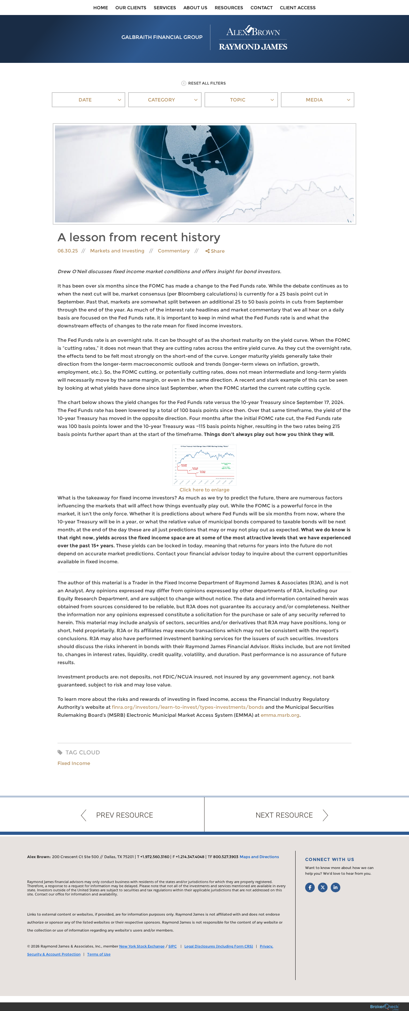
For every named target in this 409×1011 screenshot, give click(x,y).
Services (165, 8)
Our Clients (130, 8)
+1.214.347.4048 (190, 856)
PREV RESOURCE (124, 815)
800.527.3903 (225, 856)
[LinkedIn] (214, 276)
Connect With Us (329, 859)
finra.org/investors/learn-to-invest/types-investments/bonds (188, 707)
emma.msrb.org (280, 715)
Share (217, 251)
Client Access (298, 8)
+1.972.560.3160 (154, 856)
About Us (195, 8)
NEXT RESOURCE (284, 815)
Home (100, 8)
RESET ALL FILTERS (207, 83)
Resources (229, 8)
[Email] (214, 283)
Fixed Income (74, 763)
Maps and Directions (259, 856)
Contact (262, 8)
